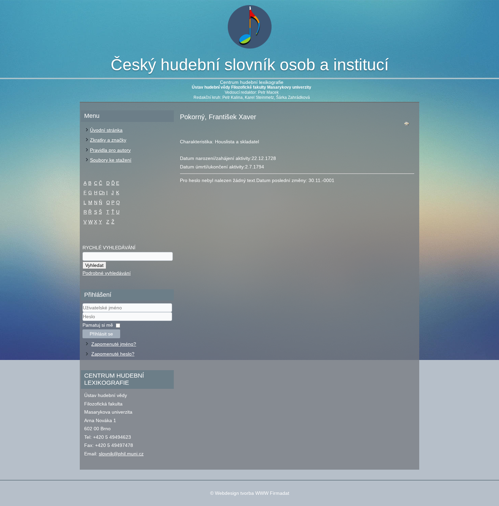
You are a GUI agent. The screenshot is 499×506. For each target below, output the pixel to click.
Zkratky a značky (108, 140)
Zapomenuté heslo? (112, 354)
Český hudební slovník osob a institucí (250, 65)
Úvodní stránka (106, 130)
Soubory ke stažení (110, 160)
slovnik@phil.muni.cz (121, 453)
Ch (102, 192)
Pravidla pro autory (110, 150)
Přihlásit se (101, 334)
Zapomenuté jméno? (113, 344)
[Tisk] (406, 125)
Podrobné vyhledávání (106, 273)
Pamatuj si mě (97, 325)
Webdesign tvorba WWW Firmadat (252, 493)
